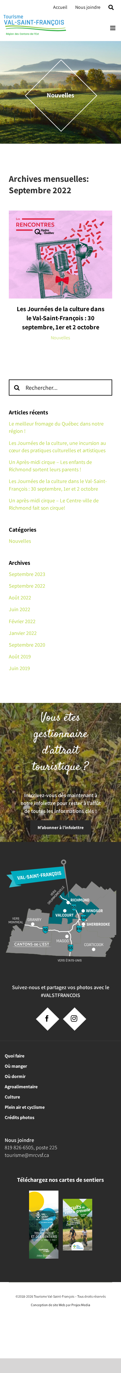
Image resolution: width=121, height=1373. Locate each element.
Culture (12, 1097)
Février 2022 (22, 621)
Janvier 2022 (23, 633)
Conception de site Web (48, 1305)
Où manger (16, 1066)
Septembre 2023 (27, 574)
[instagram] (74, 1018)
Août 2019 (20, 656)
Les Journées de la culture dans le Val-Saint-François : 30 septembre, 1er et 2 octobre (61, 318)
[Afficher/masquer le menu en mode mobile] (113, 28)
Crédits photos (19, 1117)
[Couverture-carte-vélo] (77, 1201)
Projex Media (80, 1305)
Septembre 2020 (27, 644)
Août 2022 (20, 597)
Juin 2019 (19, 668)
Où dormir (15, 1076)
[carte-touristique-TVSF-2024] (43, 1193)
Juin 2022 (19, 609)
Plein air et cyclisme (25, 1107)
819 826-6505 (19, 1147)
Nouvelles (60, 338)
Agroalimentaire (21, 1087)
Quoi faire (14, 1056)
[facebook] (47, 1018)
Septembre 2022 (27, 585)
